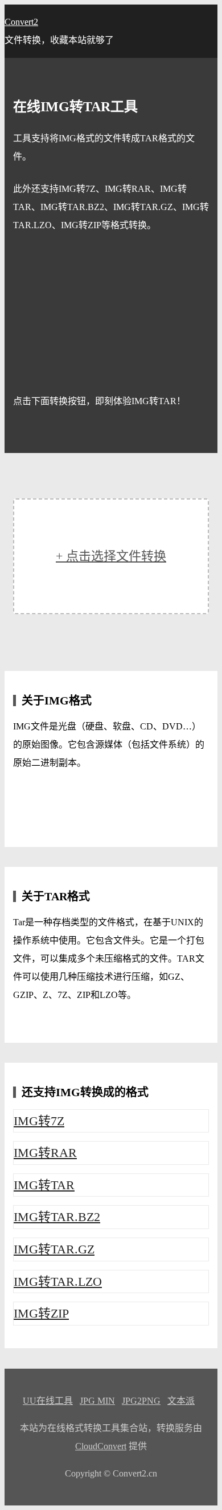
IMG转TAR (44, 1185)
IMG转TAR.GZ (54, 1249)
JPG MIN (97, 1401)
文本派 (181, 1401)
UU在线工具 (48, 1401)
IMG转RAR (45, 1153)
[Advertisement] (111, 313)
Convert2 (21, 22)
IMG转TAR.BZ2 (57, 1217)
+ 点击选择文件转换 (111, 556)
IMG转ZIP (41, 1313)
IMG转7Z (39, 1121)
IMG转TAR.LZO (58, 1281)
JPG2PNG (141, 1401)
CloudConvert (100, 1446)
